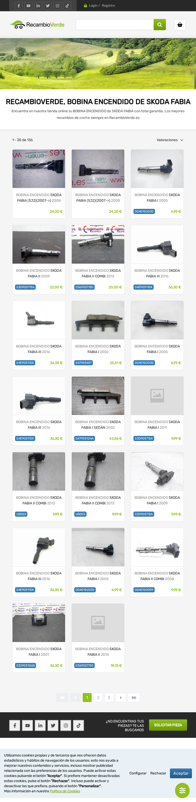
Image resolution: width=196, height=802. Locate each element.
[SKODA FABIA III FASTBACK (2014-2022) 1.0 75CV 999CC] (157, 244)
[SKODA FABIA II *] (98, 622)
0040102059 (144, 590)
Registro (108, 5)
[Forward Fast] (134, 697)
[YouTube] (28, 6)
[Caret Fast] (75, 697)
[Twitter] (48, 6)
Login (93, 5)
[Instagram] (58, 6)
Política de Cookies (65, 791)
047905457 (84, 363)
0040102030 (144, 211)
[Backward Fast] (62, 697)
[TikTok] (67, 6)
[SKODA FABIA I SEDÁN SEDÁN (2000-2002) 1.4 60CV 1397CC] (98, 395)
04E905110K (143, 287)
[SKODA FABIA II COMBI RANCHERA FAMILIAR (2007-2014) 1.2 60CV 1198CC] (98, 244)
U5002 (21, 514)
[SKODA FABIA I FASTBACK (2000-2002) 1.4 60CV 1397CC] (98, 320)
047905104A (85, 438)
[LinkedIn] (38, 6)
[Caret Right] (121, 697)
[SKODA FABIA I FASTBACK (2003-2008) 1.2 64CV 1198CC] (157, 168)
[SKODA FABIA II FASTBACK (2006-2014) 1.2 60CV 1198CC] (39, 244)
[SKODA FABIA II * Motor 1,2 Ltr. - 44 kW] (39, 168)
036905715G (84, 287)
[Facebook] (19, 6)
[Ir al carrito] (180, 24)
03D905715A (25, 287)
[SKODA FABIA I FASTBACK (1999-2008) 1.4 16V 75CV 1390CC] (157, 320)
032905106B (25, 665)
